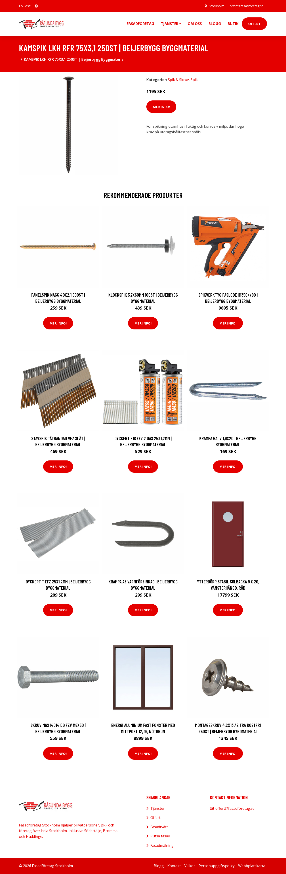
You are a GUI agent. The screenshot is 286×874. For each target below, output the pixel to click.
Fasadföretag (140, 23)
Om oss (195, 23)
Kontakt (174, 865)
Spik (194, 79)
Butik (233, 23)
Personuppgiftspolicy (217, 865)
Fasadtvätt (159, 826)
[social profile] (36, 6)
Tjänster (157, 808)
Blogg (214, 23)
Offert (254, 23)
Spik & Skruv (178, 79)
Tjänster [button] (169, 23)
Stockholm (216, 6)
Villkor (189, 865)
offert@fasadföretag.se (246, 6)
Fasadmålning (162, 845)
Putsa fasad (160, 836)
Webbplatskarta (251, 865)
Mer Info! (161, 106)
